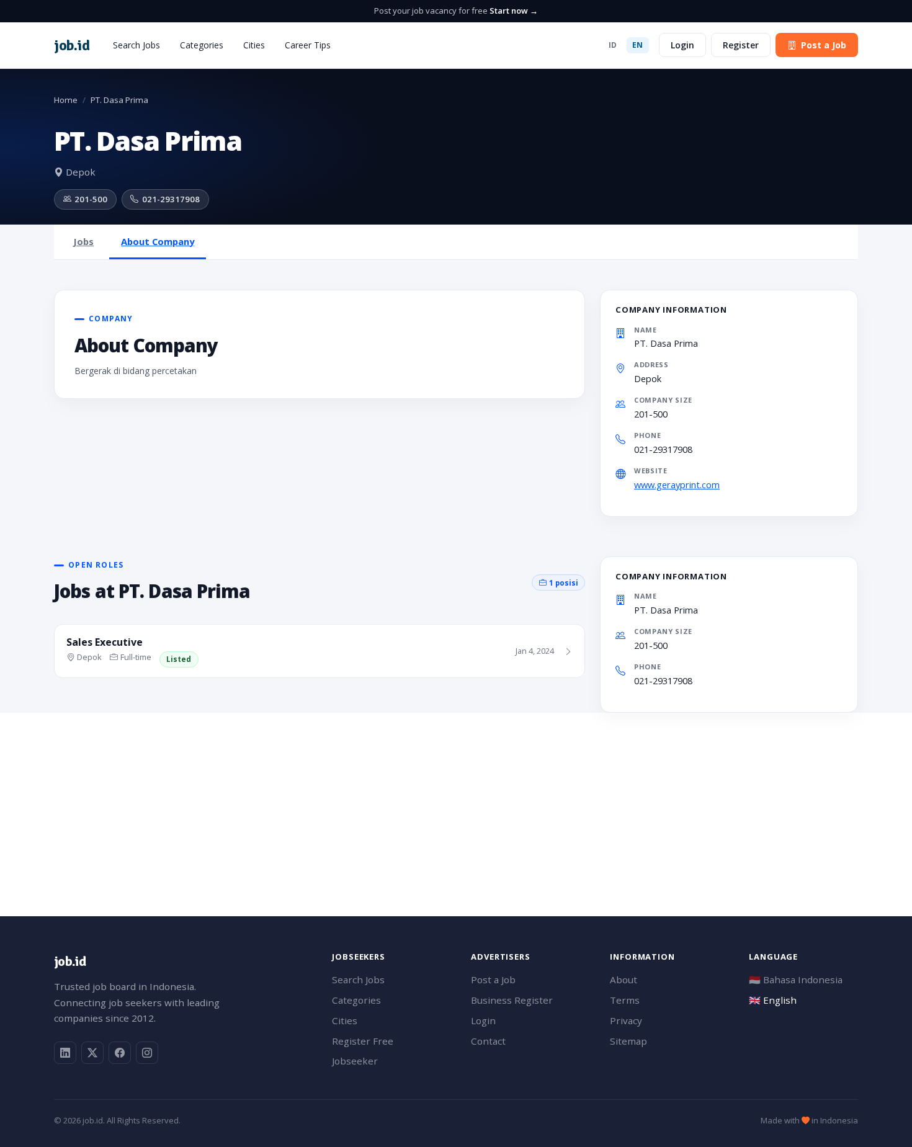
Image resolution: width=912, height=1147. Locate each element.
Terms (625, 1000)
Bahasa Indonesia (796, 979)
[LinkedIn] (65, 1053)
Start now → (514, 10)
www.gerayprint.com (677, 484)
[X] (92, 1053)
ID (613, 45)
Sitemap (628, 1041)
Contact (488, 1041)
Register (741, 45)
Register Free (362, 1041)
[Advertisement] (426, 799)
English (773, 1000)
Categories (201, 45)
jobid (71, 45)
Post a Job (823, 45)
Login (682, 45)
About (623, 979)
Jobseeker (355, 1061)
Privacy (626, 1020)
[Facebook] (120, 1053)
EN (637, 45)
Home (66, 99)
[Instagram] (147, 1053)
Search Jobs (136, 45)
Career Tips (308, 45)
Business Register (512, 1000)
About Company (157, 241)
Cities (254, 45)
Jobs (83, 241)
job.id (70, 961)
